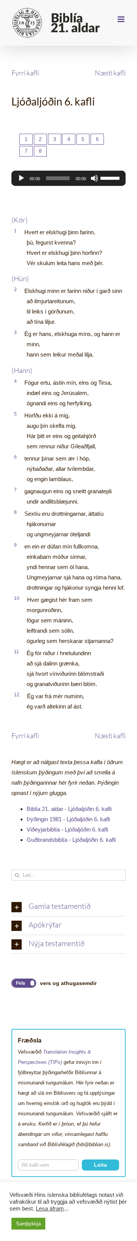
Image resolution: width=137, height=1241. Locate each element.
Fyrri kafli (25, 73)
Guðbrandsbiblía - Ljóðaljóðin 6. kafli (71, 839)
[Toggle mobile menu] (122, 19)
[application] (68, 178)
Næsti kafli (110, 73)
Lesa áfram (50, 1209)
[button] (68, 907)
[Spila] (21, 178)
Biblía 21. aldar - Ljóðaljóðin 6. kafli (69, 809)
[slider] (111, 177)
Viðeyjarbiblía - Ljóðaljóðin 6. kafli (67, 829)
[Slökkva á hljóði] (94, 178)
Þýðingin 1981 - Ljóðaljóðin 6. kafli (68, 819)
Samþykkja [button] (28, 1224)
